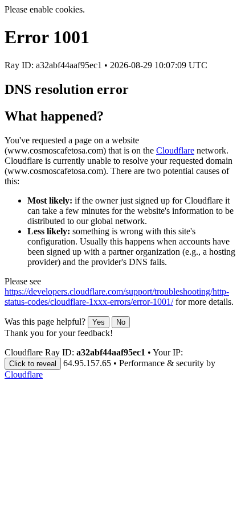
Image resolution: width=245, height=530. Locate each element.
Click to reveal (32, 363)
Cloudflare (175, 150)
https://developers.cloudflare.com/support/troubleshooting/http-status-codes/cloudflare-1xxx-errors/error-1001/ (117, 297)
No (120, 322)
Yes (98, 322)
